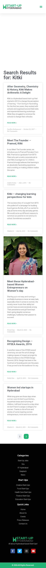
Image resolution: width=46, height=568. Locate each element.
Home (23, 509)
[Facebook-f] (13, 551)
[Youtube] (33, 551)
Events (23, 517)
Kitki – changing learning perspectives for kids (21, 195)
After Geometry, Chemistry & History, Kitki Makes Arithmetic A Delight (22, 89)
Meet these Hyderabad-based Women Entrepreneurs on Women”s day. (21, 286)
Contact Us (23, 524)
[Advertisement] (23, 42)
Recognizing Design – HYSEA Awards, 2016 (20, 343)
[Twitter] (19, 551)
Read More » (12, 123)
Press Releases (23, 520)
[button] (41, 7)
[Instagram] (26, 551)
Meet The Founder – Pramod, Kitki (19, 142)
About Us (23, 513)
